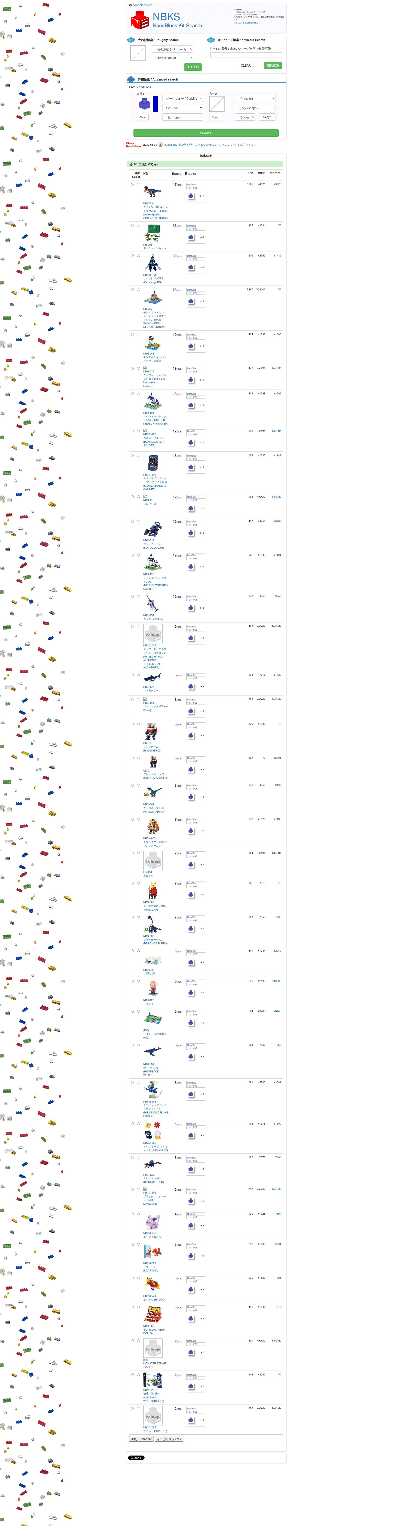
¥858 (278, 1044)
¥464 (278, 1157)
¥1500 (277, 1123)
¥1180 (277, 819)
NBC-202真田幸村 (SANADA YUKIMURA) (154, 905)
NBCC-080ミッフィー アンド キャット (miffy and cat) (155, 1146)
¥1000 (277, 334)
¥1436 (277, 255)
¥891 (278, 1277)
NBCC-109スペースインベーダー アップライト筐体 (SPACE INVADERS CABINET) (155, 482)
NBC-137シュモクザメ (151, 688)
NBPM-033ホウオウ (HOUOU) (154, 1297)
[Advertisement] (205, 1496)
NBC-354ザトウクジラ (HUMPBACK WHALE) (151, 1069)
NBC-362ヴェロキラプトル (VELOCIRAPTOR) (154, 807)
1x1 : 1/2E (192, 187)
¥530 (278, 916)
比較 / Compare (141, 1439)
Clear (142, 117)
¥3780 (277, 521)
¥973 (278, 1306)
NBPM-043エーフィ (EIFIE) (152, 1234)
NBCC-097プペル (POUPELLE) (155, 1429)
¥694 (278, 1213)
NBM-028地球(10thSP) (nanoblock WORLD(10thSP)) (153, 1395)
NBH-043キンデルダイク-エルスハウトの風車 (155, 356)
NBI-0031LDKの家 (149, 971)
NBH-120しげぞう (148, 1001)
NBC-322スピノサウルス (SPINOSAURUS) (153, 1178)
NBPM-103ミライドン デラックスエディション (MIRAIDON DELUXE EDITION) (155, 1109)
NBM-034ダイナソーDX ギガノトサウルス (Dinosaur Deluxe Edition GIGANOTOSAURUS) (155, 210)
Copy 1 (267, 117)
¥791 (278, 1244)
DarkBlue (191, 184)
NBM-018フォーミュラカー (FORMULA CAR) (153, 543)
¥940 (278, 596)
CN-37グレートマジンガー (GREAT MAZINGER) (155, 774)
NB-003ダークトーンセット (154, 246)
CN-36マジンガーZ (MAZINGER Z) (152, 746)
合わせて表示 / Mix (169, 1439)
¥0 (279, 225)
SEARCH (193, 67)
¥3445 (277, 1011)
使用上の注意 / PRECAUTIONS (246, 23)
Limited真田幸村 (148, 873)
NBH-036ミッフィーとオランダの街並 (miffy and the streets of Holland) (154, 378)
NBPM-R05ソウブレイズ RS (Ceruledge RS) (153, 278)
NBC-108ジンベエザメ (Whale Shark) (155, 706)
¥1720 (277, 674)
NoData (276, 368)
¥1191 (277, 555)
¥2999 (277, 393)
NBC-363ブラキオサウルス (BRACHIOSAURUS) (155, 939)
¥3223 (277, 184)
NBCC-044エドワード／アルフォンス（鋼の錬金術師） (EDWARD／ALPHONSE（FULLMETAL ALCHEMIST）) (154, 656)
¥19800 (276, 981)
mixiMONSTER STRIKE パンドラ (154, 1363)
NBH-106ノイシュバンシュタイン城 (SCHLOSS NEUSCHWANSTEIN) (155, 418)
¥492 (278, 785)
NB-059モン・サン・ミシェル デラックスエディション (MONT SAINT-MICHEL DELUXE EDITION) (154, 318)
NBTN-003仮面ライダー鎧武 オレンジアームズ (155, 841)
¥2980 (277, 950)
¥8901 (277, 757)
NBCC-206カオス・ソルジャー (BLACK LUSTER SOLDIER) (154, 439)
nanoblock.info (142, 5)
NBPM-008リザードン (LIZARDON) (150, 1266)
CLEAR (246, 65)
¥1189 (277, 455)
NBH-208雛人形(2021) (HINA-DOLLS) (155, 1329)
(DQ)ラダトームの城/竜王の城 (155, 1033)
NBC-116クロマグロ (149, 501)
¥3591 (277, 1082)
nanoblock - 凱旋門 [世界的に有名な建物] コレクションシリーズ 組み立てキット (210, 144)
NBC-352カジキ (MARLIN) (153, 617)
